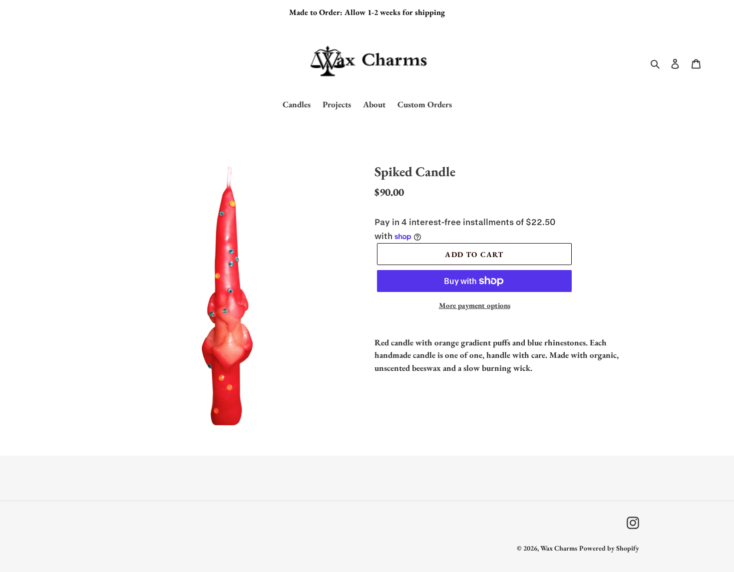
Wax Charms (558, 548)
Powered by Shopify (609, 548)
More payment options (474, 305)
